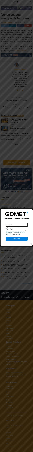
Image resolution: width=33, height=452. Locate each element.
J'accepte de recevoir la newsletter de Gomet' (16, 228)
